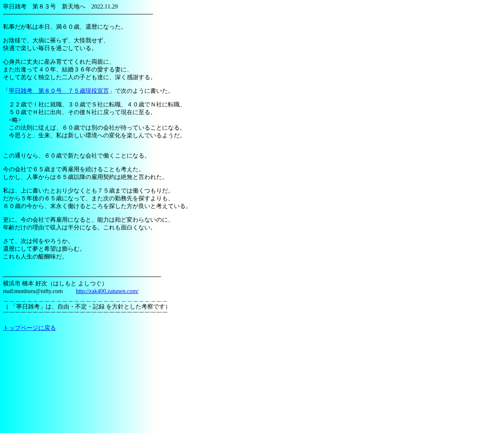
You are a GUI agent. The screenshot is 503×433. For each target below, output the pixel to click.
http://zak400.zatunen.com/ (107, 291)
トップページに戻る (29, 328)
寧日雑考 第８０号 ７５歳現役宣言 (59, 91)
